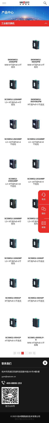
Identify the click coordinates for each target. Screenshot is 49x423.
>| (34, 353)
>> (30, 353)
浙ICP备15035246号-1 (24, 419)
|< (15, 353)
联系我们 (6, 363)
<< (18, 353)
